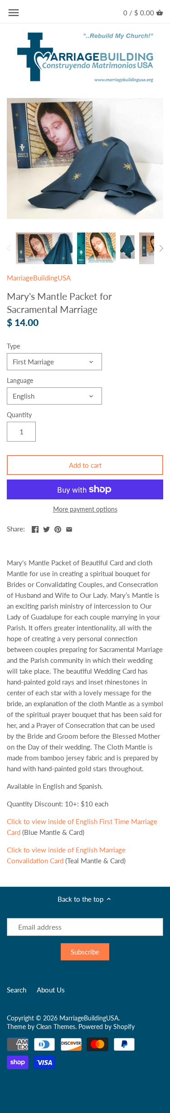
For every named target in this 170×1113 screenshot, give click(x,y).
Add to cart (85, 465)
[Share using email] (69, 528)
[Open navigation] (13, 12)
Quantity (19, 415)
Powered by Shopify (106, 1026)
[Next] (161, 248)
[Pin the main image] (57, 528)
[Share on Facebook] (35, 528)
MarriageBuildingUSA (39, 278)
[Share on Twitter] (46, 528)
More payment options (85, 509)
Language (20, 380)
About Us (51, 990)
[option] (44, 248)
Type (13, 346)
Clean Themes (55, 1026)
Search (16, 990)
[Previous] (9, 248)
